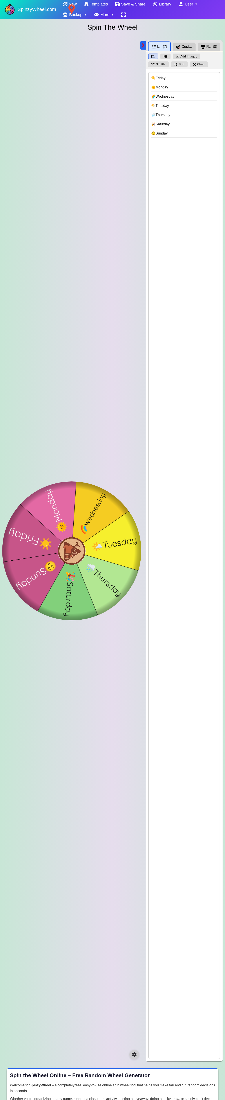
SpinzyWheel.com (37, 9)
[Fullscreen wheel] (123, 15)
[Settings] (134, 1054)
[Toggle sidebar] (143, 45)
